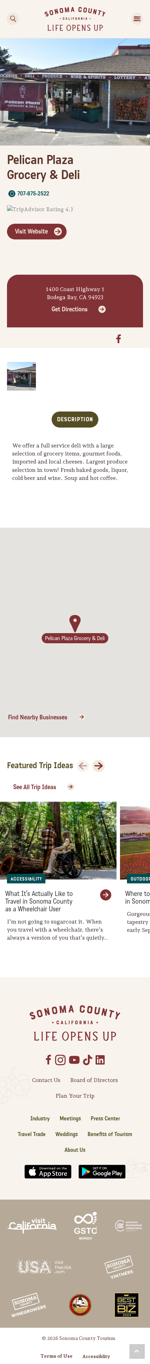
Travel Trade (32, 1134)
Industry (40, 1118)
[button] (137, 1351)
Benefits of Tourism (110, 1134)
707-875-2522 (33, 193)
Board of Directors (94, 1080)
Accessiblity (96, 1356)
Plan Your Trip (75, 1095)
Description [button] (75, 419)
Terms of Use (56, 1356)
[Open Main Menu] (137, 19)
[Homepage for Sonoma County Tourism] (75, 18)
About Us (75, 1150)
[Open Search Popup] (13, 19)
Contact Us (46, 1080)
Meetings (70, 1118)
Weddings (66, 1134)
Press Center (105, 1118)
